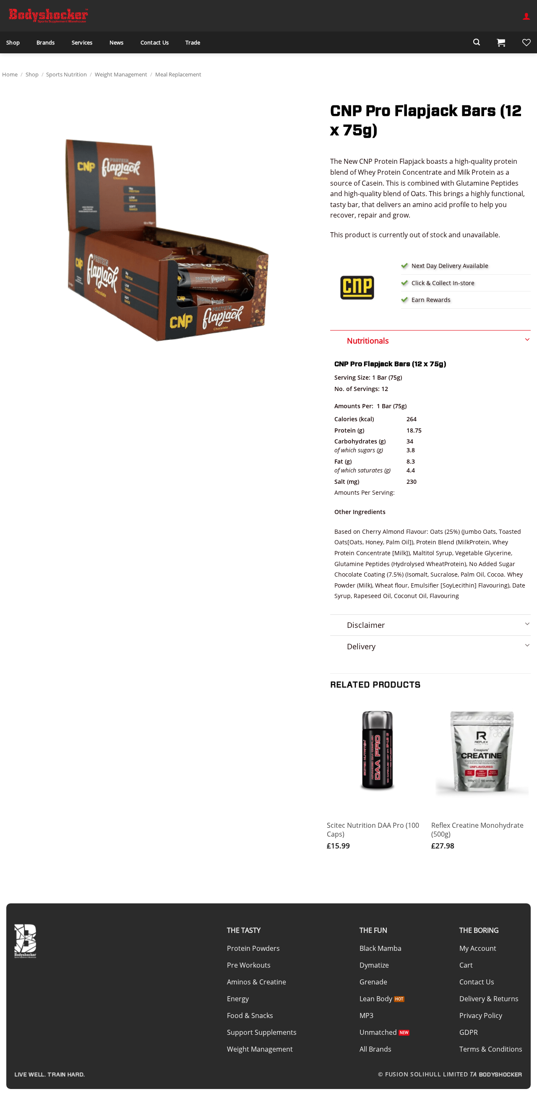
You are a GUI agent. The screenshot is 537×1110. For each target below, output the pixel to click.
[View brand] (357, 286)
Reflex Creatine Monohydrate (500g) (477, 829)
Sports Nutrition (66, 74)
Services (82, 42)
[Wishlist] (526, 42)
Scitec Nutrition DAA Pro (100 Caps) (373, 829)
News (116, 42)
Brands (45, 42)
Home (10, 74)
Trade (192, 42)
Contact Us (155, 42)
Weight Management (121, 74)
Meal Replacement (178, 74)
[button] (526, 16)
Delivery (361, 646)
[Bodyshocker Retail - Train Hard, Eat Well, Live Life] (48, 15)
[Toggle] (430, 338)
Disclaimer (366, 625)
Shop (13, 42)
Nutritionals (368, 341)
